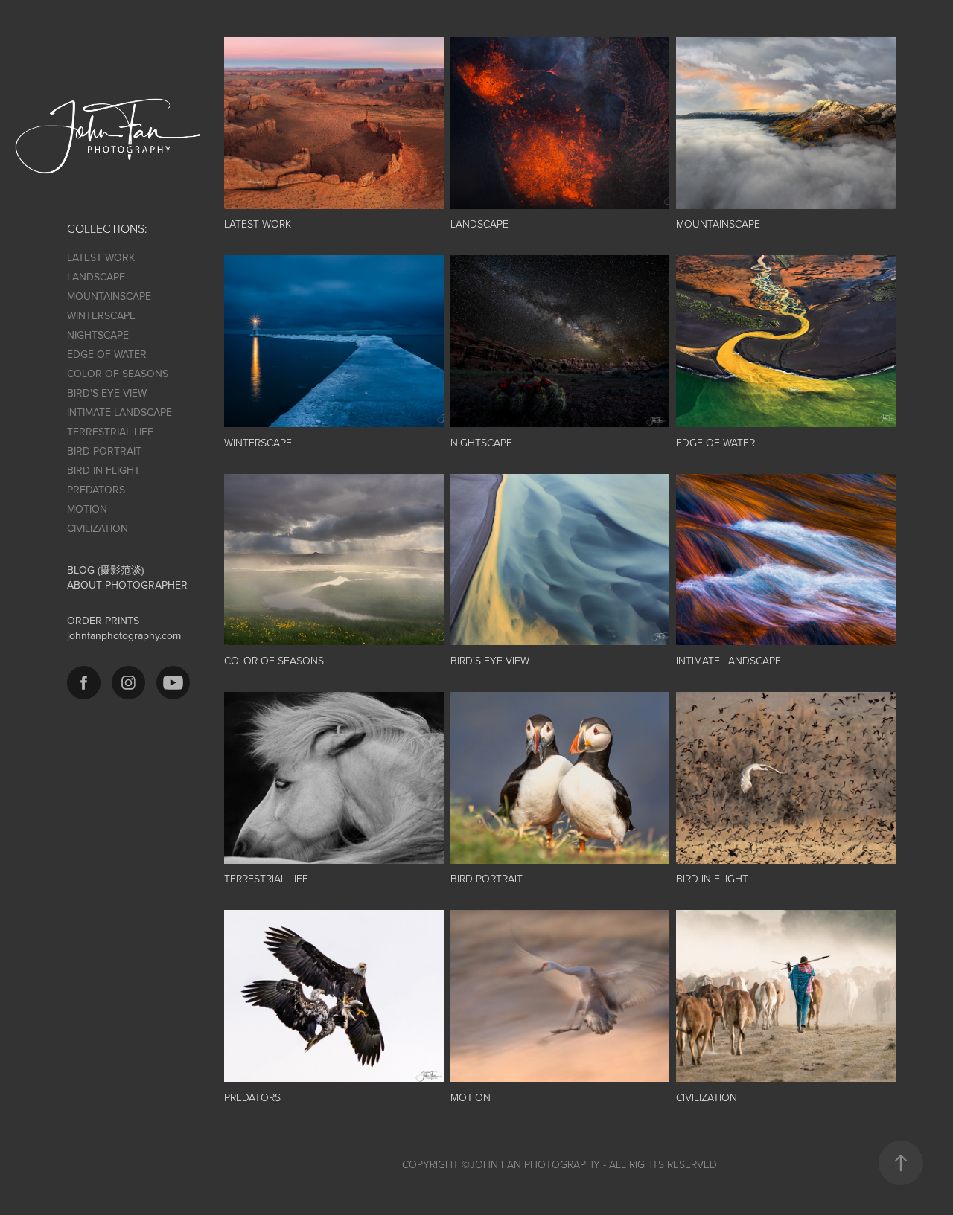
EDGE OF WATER (107, 354)
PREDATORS (96, 489)
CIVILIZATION (97, 528)
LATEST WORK (101, 257)
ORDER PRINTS (103, 620)
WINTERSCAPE (101, 315)
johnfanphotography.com (124, 635)
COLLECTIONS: (107, 228)
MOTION (87, 508)
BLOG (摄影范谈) (105, 569)
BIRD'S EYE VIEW (107, 392)
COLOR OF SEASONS (117, 373)
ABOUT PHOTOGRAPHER (127, 584)
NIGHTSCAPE (98, 334)
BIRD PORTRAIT (104, 450)
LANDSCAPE (96, 276)
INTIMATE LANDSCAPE (119, 412)
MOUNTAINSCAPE (109, 296)
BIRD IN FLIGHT (103, 470)
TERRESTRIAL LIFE (110, 431)
